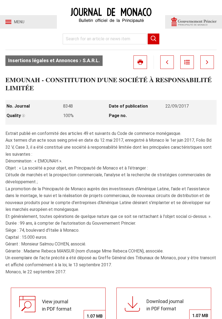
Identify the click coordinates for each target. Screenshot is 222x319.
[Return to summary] (187, 62)
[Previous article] (167, 62)
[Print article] (140, 62)
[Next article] (207, 62)
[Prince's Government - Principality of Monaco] (193, 22)
